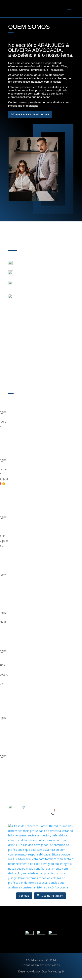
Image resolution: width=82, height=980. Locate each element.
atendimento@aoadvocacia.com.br (38, 273)
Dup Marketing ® (53, 971)
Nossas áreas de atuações (30, 114)
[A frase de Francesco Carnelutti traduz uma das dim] (41, 856)
